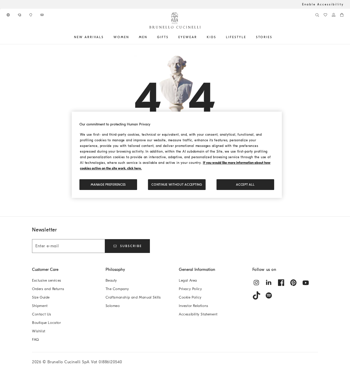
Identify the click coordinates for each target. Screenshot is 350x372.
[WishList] (325, 15)
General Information (197, 269)
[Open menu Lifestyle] (248, 37)
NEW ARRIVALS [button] (89, 37)
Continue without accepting (176, 184)
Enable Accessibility (323, 4)
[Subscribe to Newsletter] (42, 15)
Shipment (40, 306)
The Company (117, 289)
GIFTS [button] (163, 37)
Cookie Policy (190, 297)
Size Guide (41, 297)
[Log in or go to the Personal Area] (334, 15)
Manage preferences (108, 184)
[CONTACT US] (20, 15)
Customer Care (45, 269)
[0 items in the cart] (342, 15)
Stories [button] (264, 37)
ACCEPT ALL (245, 184)
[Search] (317, 15)
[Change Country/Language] (8, 15)
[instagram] (256, 282)
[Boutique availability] (31, 15)
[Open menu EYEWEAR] (199, 37)
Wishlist (38, 331)
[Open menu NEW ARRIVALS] (105, 37)
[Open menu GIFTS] (170, 37)
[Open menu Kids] (218, 37)
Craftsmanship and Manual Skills (133, 297)
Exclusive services (46, 280)
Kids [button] (211, 37)
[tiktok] (256, 295)
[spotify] (269, 295)
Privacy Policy (190, 289)
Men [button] (143, 37)
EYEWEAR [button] (187, 37)
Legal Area (188, 280)
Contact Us (41, 314)
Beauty (111, 280)
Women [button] (121, 37)
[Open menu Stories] (274, 37)
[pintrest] (293, 282)
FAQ (35, 339)
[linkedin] (269, 282)
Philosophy (115, 269)
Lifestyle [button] (236, 37)
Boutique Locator (46, 323)
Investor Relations (193, 306)
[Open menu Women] (131, 37)
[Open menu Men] (149, 37)
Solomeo (113, 306)
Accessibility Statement (198, 314)
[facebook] (281, 282)
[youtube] (306, 282)
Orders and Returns (48, 289)
